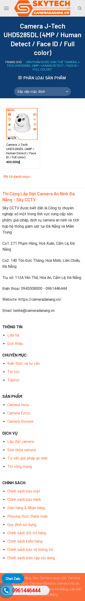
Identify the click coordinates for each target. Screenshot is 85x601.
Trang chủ (13, 62)
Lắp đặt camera (20, 441)
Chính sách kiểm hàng (24, 541)
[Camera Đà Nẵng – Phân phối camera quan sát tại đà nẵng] (42, 8)
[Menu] (6, 8)
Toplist (13, 380)
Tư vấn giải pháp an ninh (27, 458)
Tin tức (13, 372)
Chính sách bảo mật (23, 491)
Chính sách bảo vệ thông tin (30, 549)
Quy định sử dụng (21, 524)
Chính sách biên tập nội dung (31, 558)
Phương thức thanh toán (27, 516)
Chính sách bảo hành (24, 499)
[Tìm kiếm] (79, 8)
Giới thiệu (15, 343)
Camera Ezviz (18, 413)
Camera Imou (18, 405)
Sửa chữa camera (21, 450)
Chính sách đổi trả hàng (26, 533)
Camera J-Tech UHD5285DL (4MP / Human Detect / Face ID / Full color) (21, 151)
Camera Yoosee (20, 421)
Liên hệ (13, 335)
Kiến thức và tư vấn (23, 363)
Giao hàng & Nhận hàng (26, 508)
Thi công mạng (19, 466)
